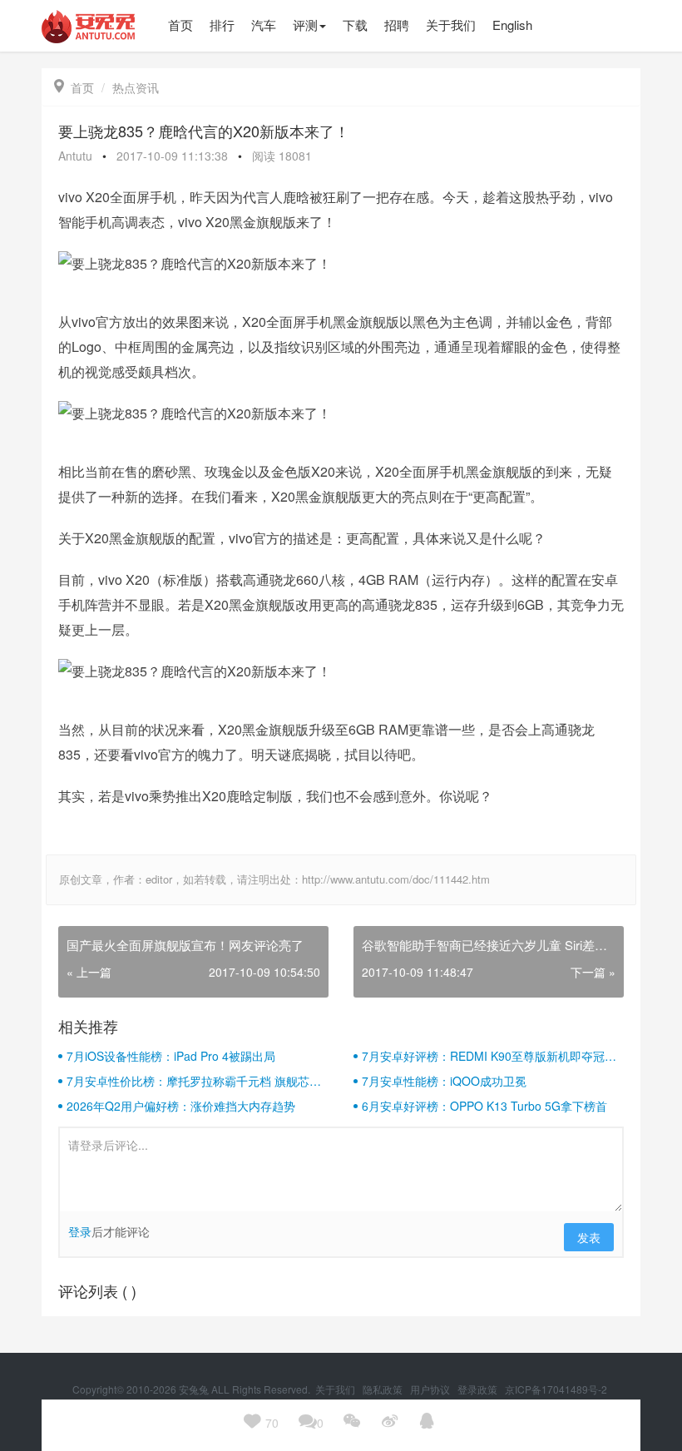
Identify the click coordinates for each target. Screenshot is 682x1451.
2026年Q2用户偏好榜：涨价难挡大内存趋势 (181, 1105)
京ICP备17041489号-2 (556, 1389)
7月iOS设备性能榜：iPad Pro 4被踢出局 (171, 1055)
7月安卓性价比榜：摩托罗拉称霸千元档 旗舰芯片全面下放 (194, 1080)
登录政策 (478, 1389)
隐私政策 (384, 1389)
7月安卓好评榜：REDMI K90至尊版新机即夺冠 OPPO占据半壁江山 (483, 1055)
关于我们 (336, 1389)
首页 (74, 87)
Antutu (75, 155)
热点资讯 (135, 87)
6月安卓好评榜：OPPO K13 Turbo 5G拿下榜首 (484, 1105)
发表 (588, 1237)
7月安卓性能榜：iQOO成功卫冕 (444, 1080)
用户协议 (431, 1389)
